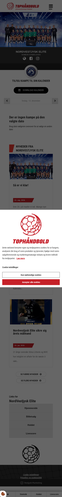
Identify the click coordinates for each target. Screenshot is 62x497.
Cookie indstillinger (10, 267)
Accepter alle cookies (31, 282)
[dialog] (31, 248)
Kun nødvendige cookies (31, 275)
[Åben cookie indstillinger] (3, 494)
